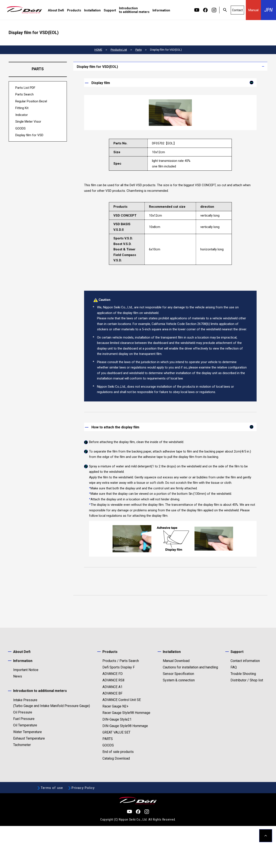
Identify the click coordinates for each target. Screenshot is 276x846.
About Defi (56, 10)
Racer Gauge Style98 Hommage (126, 713)
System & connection (179, 680)
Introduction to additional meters (134, 10)
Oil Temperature (25, 725)
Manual (253, 10)
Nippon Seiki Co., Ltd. (133, 819)
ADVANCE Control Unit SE (121, 700)
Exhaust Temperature (29, 738)
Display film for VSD (29, 135)
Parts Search (24, 94)
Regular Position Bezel (31, 101)
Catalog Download (116, 758)
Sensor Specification (178, 674)
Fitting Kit (21, 108)
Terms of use (52, 788)
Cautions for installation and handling (190, 667)
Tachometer (22, 745)
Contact (237, 10)
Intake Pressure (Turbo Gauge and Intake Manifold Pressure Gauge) (51, 703)
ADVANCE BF (112, 693)
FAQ (234, 667)
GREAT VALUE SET (116, 732)
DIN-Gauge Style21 (117, 719)
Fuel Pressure (23, 719)
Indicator (21, 115)
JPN (268, 10)
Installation (92, 10)
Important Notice (25, 670)
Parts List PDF (25, 88)
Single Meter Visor (28, 121)
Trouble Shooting (243, 674)
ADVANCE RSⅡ (113, 680)
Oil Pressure (22, 712)
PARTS (107, 739)
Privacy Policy (83, 788)
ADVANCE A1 (112, 687)
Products (74, 10)
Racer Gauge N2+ (115, 706)
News (17, 676)
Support (110, 10)
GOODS (20, 128)
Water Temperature (27, 732)
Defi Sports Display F (118, 667)
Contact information (245, 661)
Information (161, 10)
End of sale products (118, 752)
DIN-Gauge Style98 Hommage (125, 726)
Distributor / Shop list (247, 680)
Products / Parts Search (120, 661)
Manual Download (176, 661)
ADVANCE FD (112, 674)
